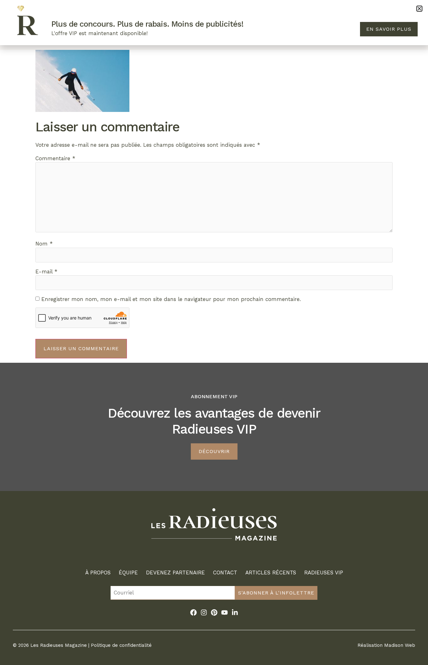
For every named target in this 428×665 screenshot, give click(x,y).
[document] (214, 332)
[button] (419, 8)
